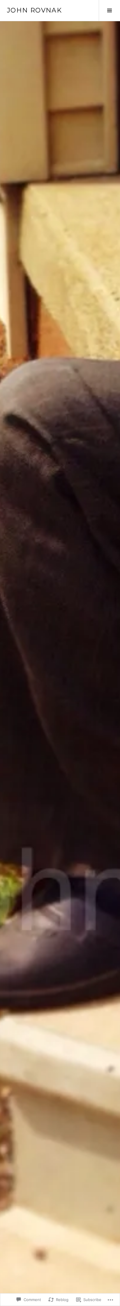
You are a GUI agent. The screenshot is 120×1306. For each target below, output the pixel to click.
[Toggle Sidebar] (109, 10)
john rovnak (34, 10)
